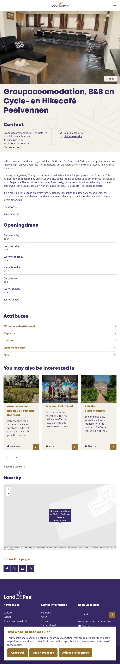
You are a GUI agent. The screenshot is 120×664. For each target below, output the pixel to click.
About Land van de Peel (16, 621)
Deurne (45, 621)
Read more (10, 214)
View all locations (13, 466)
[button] (60, 517)
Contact (8, 612)
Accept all (17, 653)
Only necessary (43, 653)
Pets (6, 355)
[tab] (111, 79)
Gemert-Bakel (48, 625)
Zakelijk (86, 626)
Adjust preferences (75, 653)
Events (7, 616)
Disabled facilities (15, 348)
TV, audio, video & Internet (19, 326)
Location (9, 341)
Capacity (9, 333)
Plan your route (12, 147)
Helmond (46, 612)
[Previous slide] (3, 47)
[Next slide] (117, 47)
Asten (44, 616)
